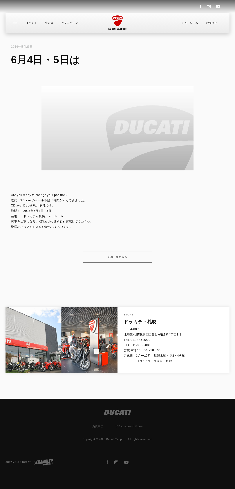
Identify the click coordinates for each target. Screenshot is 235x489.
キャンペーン (70, 22)
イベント (31, 22)
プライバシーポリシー (129, 426)
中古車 (49, 22)
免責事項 (97, 426)
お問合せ (211, 22)
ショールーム (190, 22)
